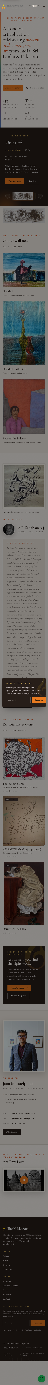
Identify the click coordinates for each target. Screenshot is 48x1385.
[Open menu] (44, 6)
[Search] (39, 6)
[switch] (33, 6)
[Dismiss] (42, 682)
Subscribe (39, 700)
